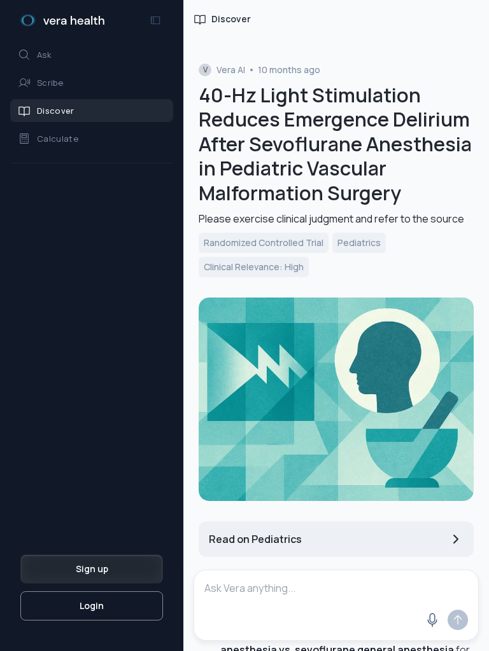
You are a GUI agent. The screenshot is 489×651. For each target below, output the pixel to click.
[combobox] (336, 588)
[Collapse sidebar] (155, 20)
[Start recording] (432, 620)
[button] (91, 54)
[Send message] (458, 620)
